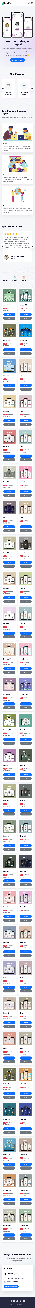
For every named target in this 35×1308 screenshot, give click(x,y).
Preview (9, 314)
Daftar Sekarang (18, 60)
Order (9, 318)
